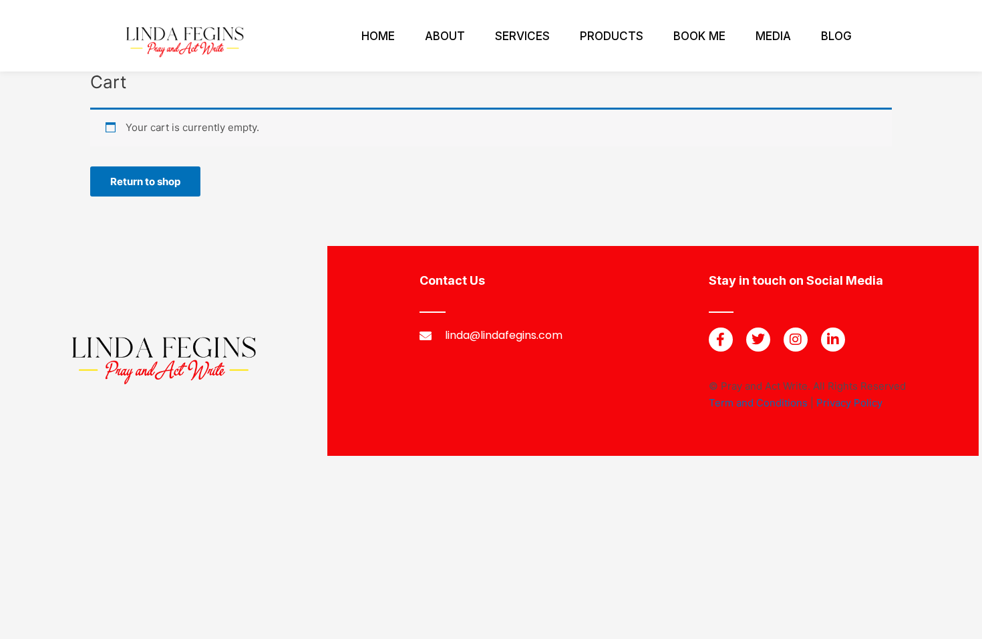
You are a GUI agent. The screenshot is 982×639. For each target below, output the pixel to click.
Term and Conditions (758, 402)
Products (611, 36)
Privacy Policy (849, 402)
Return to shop (145, 181)
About (445, 36)
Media (773, 36)
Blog (836, 36)
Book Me (699, 36)
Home (378, 36)
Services (522, 36)
